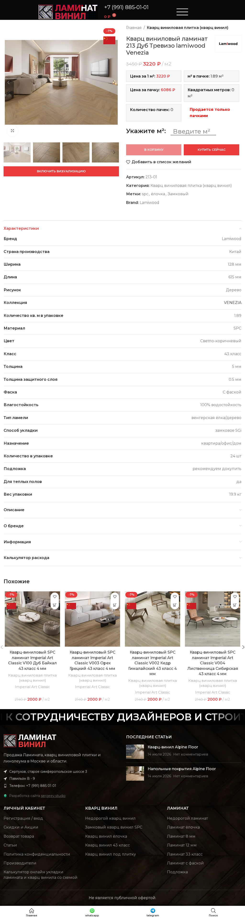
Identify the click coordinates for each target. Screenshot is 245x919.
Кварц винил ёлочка (106, 836)
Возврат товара (19, 836)
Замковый (178, 194)
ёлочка (158, 194)
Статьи (10, 845)
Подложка (177, 872)
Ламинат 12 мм (182, 845)
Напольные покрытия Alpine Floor (182, 769)
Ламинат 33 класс (185, 854)
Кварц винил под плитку (110, 854)
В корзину (153, 149)
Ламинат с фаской (185, 863)
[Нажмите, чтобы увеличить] (12, 131)
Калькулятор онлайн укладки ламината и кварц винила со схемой (41, 875)
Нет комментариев (190, 754)
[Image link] (30, 740)
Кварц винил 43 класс (107, 845)
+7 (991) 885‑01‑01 (126, 7)
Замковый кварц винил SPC (113, 827)
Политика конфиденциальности (37, 854)
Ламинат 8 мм (181, 836)
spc (145, 194)
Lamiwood (149, 202)
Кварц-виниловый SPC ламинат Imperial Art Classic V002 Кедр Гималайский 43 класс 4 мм (152, 663)
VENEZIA (232, 302)
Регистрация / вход (23, 818)
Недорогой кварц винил (110, 818)
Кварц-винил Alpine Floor (173, 747)
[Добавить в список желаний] (54, 597)
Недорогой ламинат (187, 818)
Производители (20, 863)
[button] (54, 605)
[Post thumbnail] (135, 752)
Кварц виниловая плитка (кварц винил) (187, 27)
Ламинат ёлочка (183, 827)
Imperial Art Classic (32, 686)
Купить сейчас (212, 149)
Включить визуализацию (61, 171)
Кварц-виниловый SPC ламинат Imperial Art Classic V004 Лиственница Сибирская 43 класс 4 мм (212, 663)
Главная (134, 27)
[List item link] (61, 785)
